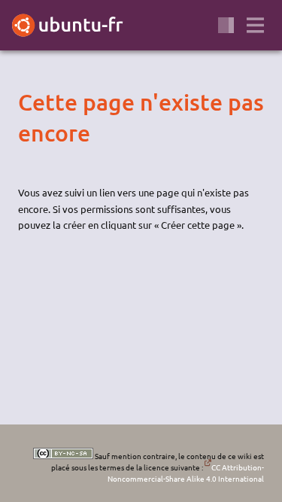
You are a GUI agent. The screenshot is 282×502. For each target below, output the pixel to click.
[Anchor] (31, 102)
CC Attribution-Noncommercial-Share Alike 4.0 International (186, 472)
